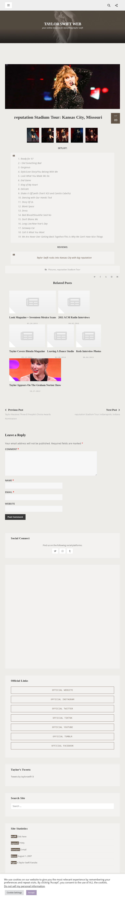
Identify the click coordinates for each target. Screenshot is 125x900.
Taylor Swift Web (62, 24)
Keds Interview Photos (88, 351)
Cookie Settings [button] (14, 892)
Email (9, 492)
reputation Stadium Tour (68, 269)
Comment (12, 449)
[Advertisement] (64, 55)
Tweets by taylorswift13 (22, 776)
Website (10, 504)
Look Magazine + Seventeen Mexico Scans (32, 317)
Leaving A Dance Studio (60, 351)
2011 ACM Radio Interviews (74, 317)
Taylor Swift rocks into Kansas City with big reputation (64, 257)
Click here (21, 836)
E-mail (23, 849)
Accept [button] (31, 892)
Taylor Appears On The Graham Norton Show (35, 385)
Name (9, 480)
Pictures (52, 269)
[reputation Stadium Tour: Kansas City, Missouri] (94, 277)
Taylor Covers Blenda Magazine (27, 351)
